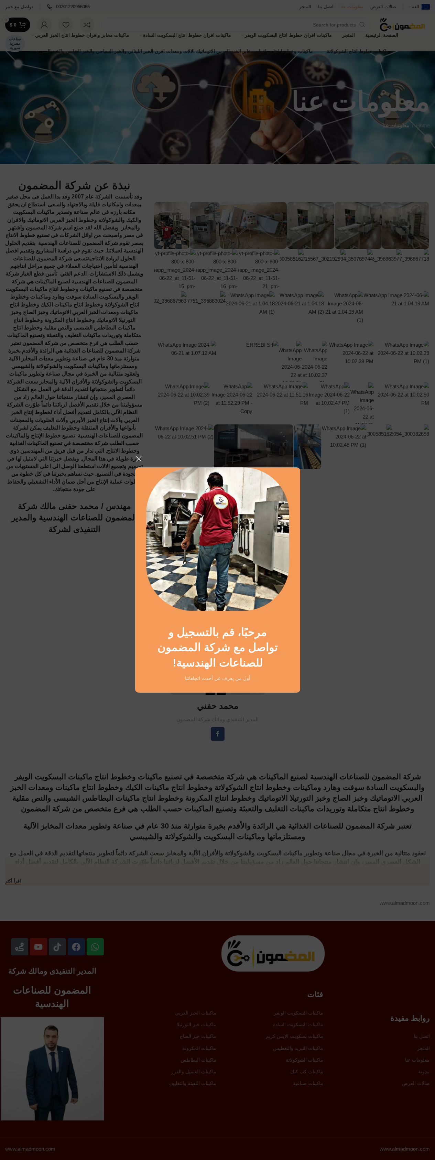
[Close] (138, 458)
